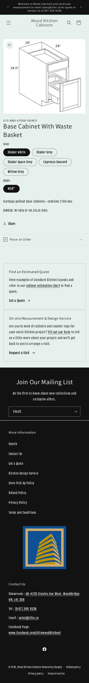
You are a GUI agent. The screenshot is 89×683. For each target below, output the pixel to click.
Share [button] (11, 224)
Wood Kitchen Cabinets (29, 666)
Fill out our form (59, 332)
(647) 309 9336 (26, 609)
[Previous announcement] (8, 7)
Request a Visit (19, 353)
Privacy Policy (18, 502)
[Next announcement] (81, 7)
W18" (11, 188)
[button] (8, 23)
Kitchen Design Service (23, 473)
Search (13, 444)
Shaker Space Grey (20, 162)
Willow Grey (16, 172)
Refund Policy (17, 493)
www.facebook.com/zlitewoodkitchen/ (35, 633)
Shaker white (16, 152)
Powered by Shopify (52, 666)
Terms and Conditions (22, 512)
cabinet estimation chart (43, 286)
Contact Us (15, 454)
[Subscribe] (75, 412)
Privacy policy (35, 673)
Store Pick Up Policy (21, 483)
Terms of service (56, 673)
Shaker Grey (44, 152)
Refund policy (73, 667)
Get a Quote (17, 301)
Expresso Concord (55, 162)
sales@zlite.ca (29, 618)
